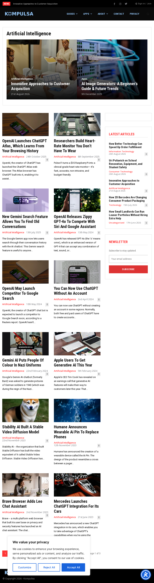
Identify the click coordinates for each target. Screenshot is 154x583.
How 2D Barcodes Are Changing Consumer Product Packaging (128, 199)
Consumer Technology (121, 171)
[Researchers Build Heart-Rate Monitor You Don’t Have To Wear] (77, 124)
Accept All (73, 567)
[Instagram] (120, 4)
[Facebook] (114, 4)
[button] (148, 14)
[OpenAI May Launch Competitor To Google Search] (25, 272)
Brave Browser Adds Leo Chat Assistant (22, 504)
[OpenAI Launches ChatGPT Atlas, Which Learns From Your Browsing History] (25, 124)
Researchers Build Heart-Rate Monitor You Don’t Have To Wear (74, 146)
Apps (84, 79)
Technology (115, 205)
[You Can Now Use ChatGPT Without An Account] (77, 272)
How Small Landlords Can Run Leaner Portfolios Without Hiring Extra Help (128, 215)
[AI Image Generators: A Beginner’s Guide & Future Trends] (112, 69)
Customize (24, 567)
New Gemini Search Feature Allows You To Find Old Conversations (25, 221)
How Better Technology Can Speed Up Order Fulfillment (125, 145)
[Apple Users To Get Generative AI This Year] (77, 343)
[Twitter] (126, 4)
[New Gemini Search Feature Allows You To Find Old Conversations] (25, 200)
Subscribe (128, 269)
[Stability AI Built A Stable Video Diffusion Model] (25, 410)
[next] (84, 3)
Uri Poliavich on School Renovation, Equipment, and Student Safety (125, 164)
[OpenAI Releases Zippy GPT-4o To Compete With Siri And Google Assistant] (77, 200)
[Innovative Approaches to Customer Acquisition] (42, 69)
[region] (49, 555)
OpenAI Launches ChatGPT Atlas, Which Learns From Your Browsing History (24, 146)
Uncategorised (116, 223)
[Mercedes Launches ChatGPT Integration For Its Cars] (77, 485)
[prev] (78, 3)
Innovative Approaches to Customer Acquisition (124, 182)
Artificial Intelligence (22, 79)
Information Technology (121, 151)
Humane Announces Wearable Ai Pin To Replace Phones (76, 432)
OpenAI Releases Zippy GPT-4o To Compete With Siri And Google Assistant (75, 221)
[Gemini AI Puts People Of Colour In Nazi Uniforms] (25, 343)
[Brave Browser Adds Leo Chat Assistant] (25, 485)
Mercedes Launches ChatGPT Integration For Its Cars (76, 506)
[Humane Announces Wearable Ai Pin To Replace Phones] (77, 410)
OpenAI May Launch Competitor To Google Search (20, 293)
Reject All (49, 567)
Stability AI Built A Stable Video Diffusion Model (22, 429)
